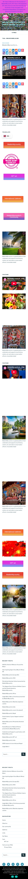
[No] (26, 872)
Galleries (4, 829)
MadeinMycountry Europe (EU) (10, 675)
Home (4, 820)
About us (4, 823)
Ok (12, 876)
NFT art (6, 841)
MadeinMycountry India (8, 707)
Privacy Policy (8, 847)
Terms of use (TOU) (7, 845)
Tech (3, 839)
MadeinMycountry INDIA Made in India (13, 23)
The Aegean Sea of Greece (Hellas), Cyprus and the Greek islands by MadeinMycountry (14, 688)
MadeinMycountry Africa (9, 693)
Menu (14, 32)
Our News (5, 836)
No (16, 876)
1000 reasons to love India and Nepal (12, 743)
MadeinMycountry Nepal (9, 713)
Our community (6, 826)
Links (3, 833)
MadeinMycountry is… (10, 45)
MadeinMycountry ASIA (8, 678)
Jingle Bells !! (5, 746)
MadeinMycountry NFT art (9, 737)
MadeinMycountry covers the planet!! (12, 710)
